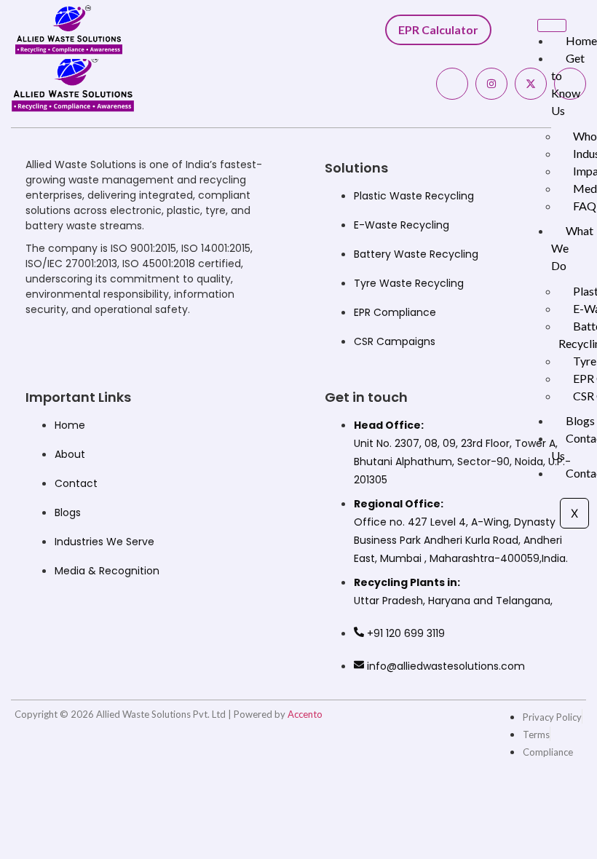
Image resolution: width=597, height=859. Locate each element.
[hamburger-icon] (551, 25)
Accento (305, 714)
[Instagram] (491, 84)
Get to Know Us (568, 84)
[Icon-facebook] (452, 84)
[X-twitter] (531, 84)
